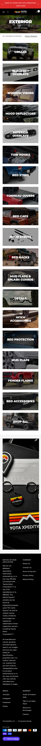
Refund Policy (28, 579)
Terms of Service (29, 571)
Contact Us (27, 568)
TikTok (5, 706)
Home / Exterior (31, 36)
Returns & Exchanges (27, 709)
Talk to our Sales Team (29, 702)
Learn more (20, 6)
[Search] (8, 12)
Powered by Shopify (24, 721)
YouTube (6, 694)
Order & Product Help (29, 696)
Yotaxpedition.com (10, 668)
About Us (26, 564)
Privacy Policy (28, 575)
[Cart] (37, 12)
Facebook (6, 702)
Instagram (7, 698)
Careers (26, 714)
